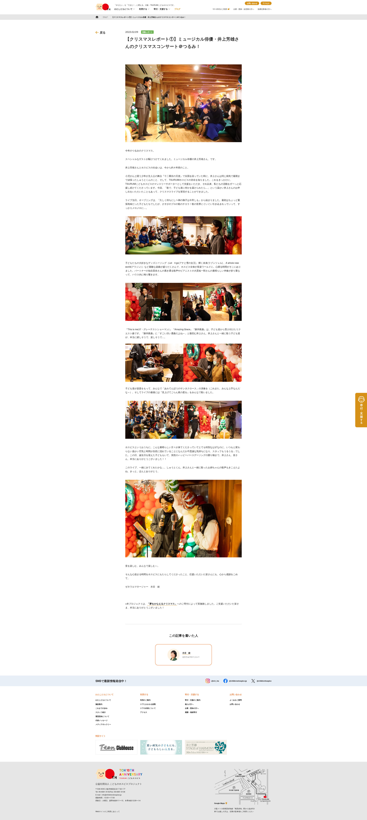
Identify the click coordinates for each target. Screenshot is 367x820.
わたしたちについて (123, 8)
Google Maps (219, 803)
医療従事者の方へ (265, 9)
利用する (143, 8)
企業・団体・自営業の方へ (243, 9)
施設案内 (98, 704)
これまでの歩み (101, 708)
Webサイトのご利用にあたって (107, 811)
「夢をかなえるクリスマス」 (162, 603)
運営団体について (102, 716)
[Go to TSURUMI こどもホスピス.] (96, 17)
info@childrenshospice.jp (112, 794)
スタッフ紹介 (100, 712)
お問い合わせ (252, 3)
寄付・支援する (161, 8)
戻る (103, 32)
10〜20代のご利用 (220, 9)
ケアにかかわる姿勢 (148, 704)
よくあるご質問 (236, 700)
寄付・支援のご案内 (192, 700)
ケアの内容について (148, 708)
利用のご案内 (145, 700)
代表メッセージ (101, 720)
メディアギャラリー (103, 724)
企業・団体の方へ (192, 708)
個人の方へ (189, 704)
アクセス (266, 3)
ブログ (177, 8)
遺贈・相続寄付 (191, 712)
